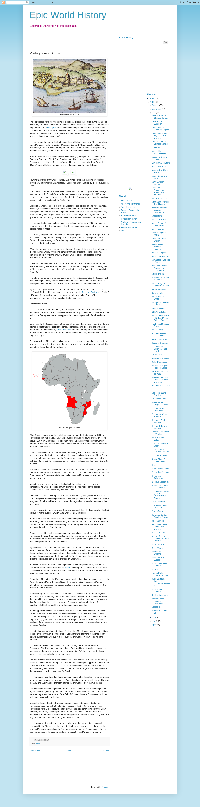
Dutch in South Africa (160, 595)
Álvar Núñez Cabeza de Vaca (160, 372)
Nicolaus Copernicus (160, 482)
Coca (154, 465)
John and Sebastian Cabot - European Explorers (160, 379)
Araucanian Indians (160, 229)
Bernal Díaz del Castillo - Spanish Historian (160, 538)
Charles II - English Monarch (160, 427)
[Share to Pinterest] (47, 739)
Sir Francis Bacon (159, 289)
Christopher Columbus (157, 477)
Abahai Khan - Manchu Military (159, 152)
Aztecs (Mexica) (158, 274)
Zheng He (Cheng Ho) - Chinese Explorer (159, 135)
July (154, 112)
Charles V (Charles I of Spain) (160, 433)
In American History (129, 219)
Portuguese (52, 127)
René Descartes (158, 533)
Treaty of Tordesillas (91, 292)
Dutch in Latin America (157, 590)
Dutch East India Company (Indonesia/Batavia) (161, 582)
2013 (152, 98)
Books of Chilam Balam (158, 439)
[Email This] (35, 739)
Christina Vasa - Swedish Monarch (160, 451)
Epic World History (68, 15)
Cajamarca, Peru (159, 399)
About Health (126, 201)
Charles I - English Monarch (159, 421)
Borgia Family (157, 330)
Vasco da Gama (63, 330)
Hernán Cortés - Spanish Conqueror (158, 601)
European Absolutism (161, 163)
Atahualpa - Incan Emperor (159, 240)
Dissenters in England (157, 553)
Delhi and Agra (158, 521)
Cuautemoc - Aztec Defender (160, 506)
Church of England (160, 455)
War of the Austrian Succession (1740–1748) (160, 268)
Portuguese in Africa (160, 166)
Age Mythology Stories (130, 204)
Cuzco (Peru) (157, 511)
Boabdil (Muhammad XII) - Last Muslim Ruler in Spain (160, 318)
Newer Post (35, 751)
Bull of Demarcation (160, 362)
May (154, 621)
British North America (160, 358)
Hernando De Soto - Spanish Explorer (160, 516)
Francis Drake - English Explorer (160, 574)
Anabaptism (157, 216)
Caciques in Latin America (159, 394)
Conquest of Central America (160, 415)
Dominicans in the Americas (159, 564)
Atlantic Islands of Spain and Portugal (159, 246)
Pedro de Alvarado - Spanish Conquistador (160, 210)
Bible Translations (159, 312)
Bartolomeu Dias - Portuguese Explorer (159, 526)
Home (70, 751)
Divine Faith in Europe (158, 558)
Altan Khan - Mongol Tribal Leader (160, 203)
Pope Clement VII (159, 544)
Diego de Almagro (159, 198)
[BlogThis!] (38, 739)
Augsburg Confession (161, 256)
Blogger (105, 787)
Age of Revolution (128, 207)
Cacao (154, 389)
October (155, 105)
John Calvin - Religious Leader (160, 403)
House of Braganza (160, 343)
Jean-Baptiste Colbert (161, 469)
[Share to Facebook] (44, 739)
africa (38, 743)
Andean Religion (159, 219)
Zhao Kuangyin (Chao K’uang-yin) (161, 128)
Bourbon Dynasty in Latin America (160, 334)
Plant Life (125, 231)
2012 (152, 102)
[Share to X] (41, 739)
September (157, 109)
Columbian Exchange (161, 472)
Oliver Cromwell (158, 502)
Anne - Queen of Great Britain (158, 224)
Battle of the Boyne (160, 339)
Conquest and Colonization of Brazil (159, 349)
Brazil (67, 567)
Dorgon (155, 569)
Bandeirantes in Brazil (158, 298)
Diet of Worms (157, 548)
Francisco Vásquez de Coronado (160, 486)
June (154, 617)
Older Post (104, 751)
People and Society (129, 227)
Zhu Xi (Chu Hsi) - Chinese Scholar (160, 142)
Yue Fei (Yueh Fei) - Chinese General (160, 117)
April (154, 625)
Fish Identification (128, 216)
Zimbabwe (156, 147)
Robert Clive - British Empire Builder (160, 460)
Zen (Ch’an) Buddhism (157, 123)
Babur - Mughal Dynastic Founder (160, 285)
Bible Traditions (158, 308)
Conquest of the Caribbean (158, 409)
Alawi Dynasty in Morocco (159, 183)
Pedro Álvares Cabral (161, 385)
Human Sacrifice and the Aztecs (160, 279)
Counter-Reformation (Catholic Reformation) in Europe (161, 494)
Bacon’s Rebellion (159, 293)
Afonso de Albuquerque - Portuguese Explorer (159, 191)
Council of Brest (158, 355)
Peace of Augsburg (160, 253)
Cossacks (156, 607)
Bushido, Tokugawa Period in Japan (160, 367)
